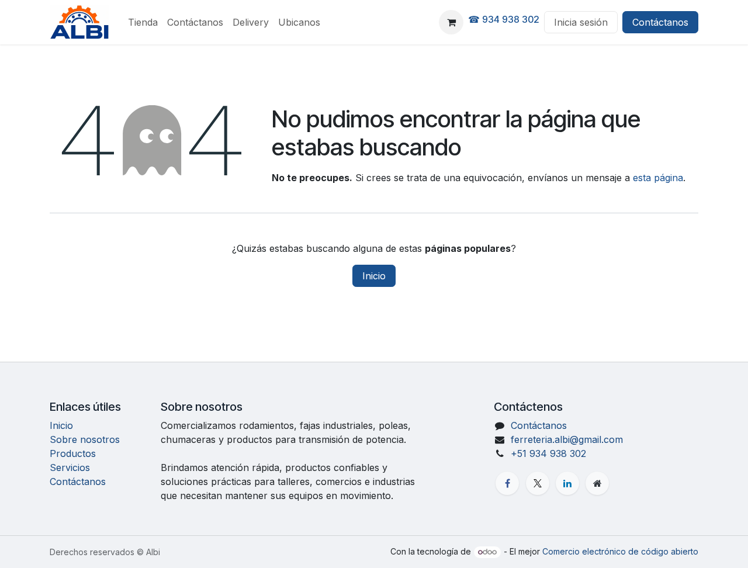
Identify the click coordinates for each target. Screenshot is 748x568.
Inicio (374, 276)
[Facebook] (507, 483)
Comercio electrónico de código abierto (620, 551)
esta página (658, 177)
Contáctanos (660, 22)
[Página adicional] (597, 483)
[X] (537, 483)
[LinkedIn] (567, 483)
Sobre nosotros (85, 439)
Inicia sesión (581, 22)
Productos (73, 453)
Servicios (70, 467)
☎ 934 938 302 (503, 19)
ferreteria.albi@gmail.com (567, 439)
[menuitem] (142, 22)
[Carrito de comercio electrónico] (451, 22)
